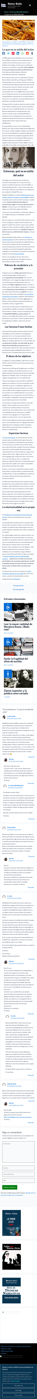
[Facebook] (3, 53)
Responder (32, 757)
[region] (18, 1381)
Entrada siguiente (18, 589)
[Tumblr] (32, 53)
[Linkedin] (18, 53)
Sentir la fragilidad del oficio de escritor (16, 660)
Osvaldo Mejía (11, 1084)
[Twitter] (8, 53)
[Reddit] (27, 53)
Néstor (11, 759)
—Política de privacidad (6, 1351)
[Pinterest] (13, 53)
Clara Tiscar (11, 716)
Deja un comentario (8, 633)
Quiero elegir (18, 1390)
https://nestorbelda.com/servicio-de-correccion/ (18, 1117)
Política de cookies (15, 1381)
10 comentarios (6, 42)
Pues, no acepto (18, 1395)
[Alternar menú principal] (30, 5)
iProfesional (16, 579)
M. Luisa (9, 896)
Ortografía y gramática (21, 44)
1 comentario (7, 697)
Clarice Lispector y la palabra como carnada (16, 692)
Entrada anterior (18, 585)
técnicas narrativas (18, 254)
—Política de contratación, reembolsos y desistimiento (15, 1346)
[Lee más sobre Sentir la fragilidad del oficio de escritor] (18, 646)
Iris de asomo (11, 827)
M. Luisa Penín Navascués (16, 785)
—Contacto (3, 1353)
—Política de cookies (5, 1349)
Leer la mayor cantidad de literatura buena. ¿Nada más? (18, 626)
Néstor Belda (15, 3)
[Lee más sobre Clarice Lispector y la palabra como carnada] (18, 678)
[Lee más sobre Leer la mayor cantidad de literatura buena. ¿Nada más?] (18, 612)
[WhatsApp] (22, 53)
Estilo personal (10, 44)
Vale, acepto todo (18, 1385)
